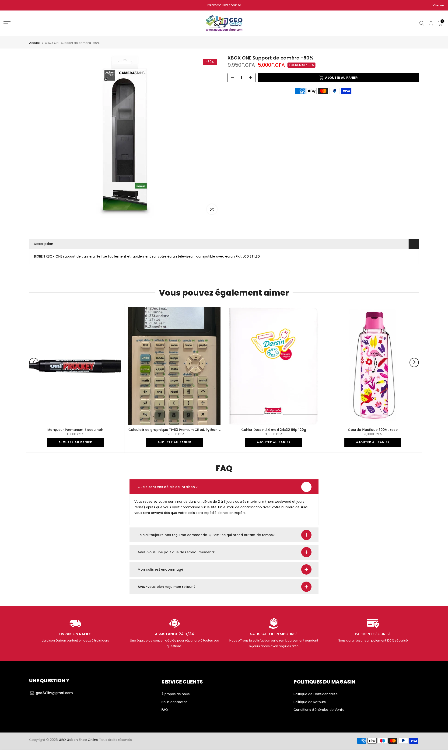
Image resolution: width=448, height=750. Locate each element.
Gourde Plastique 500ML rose (373, 429)
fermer (10, 5)
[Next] (414, 362)
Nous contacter (174, 702)
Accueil (34, 42)
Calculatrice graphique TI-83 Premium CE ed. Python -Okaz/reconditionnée (192, 429)
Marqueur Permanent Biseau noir (75, 429)
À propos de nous (175, 694)
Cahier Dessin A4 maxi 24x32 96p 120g (273, 429)
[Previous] (33, 362)
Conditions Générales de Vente (319, 710)
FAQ (164, 710)
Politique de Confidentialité (316, 694)
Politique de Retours (310, 702)
